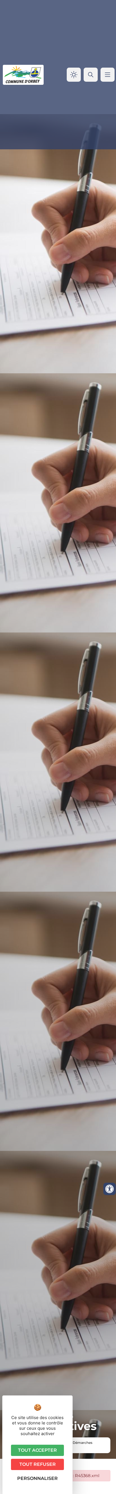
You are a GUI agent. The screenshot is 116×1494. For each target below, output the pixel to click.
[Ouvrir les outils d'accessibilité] (109, 1189)
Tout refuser (37, 1464)
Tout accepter (37, 1450)
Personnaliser (37, 1478)
